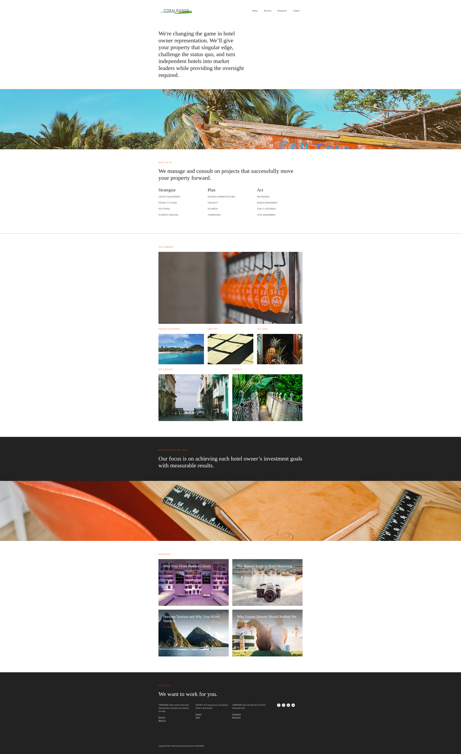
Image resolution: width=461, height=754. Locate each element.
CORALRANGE (176, 10)
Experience (236, 714)
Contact (198, 714)
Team (197, 717)
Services (161, 717)
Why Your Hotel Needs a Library (187, 566)
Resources (236, 717)
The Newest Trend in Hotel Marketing (264, 566)
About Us (162, 720)
